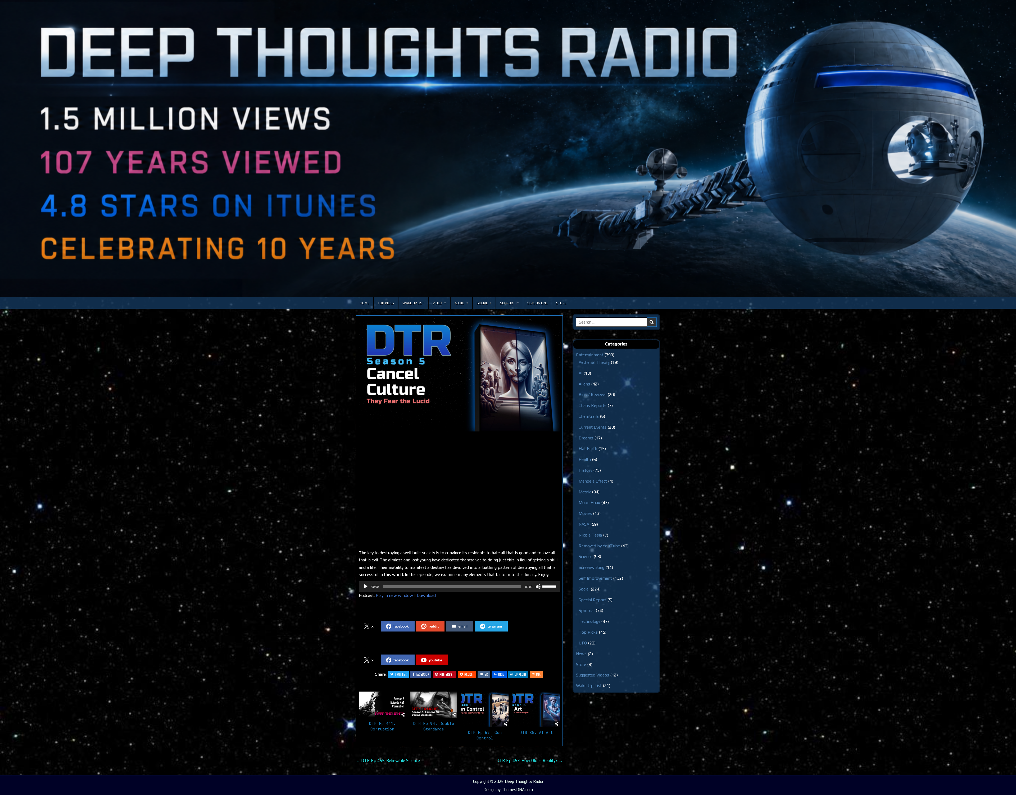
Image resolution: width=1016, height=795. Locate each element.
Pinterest (446, 674)
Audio (459, 303)
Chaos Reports (592, 405)
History (585, 470)
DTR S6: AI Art (536, 732)
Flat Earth (588, 448)
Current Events (592, 427)
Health (585, 459)
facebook (401, 626)
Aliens (584, 384)
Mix (538, 674)
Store (561, 303)
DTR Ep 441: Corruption (382, 726)
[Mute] (538, 586)
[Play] (365, 586)
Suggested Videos (592, 675)
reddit (434, 626)
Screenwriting (591, 567)
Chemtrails (589, 416)
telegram (494, 626)
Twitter (401, 674)
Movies (585, 513)
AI (580, 373)
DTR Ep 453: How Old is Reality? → (529, 760)
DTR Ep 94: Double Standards (433, 726)
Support (507, 303)
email (463, 626)
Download (426, 595)
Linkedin (520, 674)
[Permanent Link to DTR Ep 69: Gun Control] (485, 709)
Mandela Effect (593, 481)
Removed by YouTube (599, 545)
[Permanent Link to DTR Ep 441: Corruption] (382, 705)
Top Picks (386, 303)
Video (437, 303)
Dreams (586, 437)
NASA (584, 524)
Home (364, 303)
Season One (537, 303)
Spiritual (587, 610)
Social (482, 303)
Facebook (422, 674)
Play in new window (394, 595)
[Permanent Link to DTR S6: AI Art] (536, 709)
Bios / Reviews (592, 394)
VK (486, 674)
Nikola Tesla (590, 535)
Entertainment (589, 354)
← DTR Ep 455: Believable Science (388, 760)
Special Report (592, 599)
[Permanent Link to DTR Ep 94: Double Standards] (433, 705)
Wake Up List (413, 303)
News (581, 653)
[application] (459, 586)
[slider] (549, 586)
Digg (501, 674)
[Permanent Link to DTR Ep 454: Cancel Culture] (459, 374)
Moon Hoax (589, 502)
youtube (435, 660)
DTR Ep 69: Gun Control (485, 735)
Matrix (585, 491)
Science (585, 556)
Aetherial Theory (594, 362)
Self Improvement (595, 578)
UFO (583, 643)
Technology (589, 621)
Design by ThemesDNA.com (508, 789)
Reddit (469, 674)
